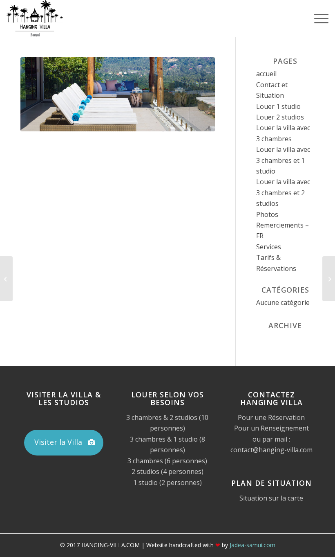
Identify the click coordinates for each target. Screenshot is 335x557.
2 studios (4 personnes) (167, 471)
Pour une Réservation (271, 417)
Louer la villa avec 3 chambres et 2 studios (283, 192)
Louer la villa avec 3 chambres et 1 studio (283, 160)
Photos (267, 214)
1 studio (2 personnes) (167, 482)
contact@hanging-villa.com (271, 449)
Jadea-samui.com (252, 545)
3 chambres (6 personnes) (167, 460)
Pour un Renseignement (271, 428)
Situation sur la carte (271, 498)
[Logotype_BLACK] (35, 18)
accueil (266, 73)
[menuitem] (317, 18)
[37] (6, 278)
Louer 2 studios (280, 117)
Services (268, 246)
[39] (328, 278)
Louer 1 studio (278, 106)
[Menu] (317, 18)
